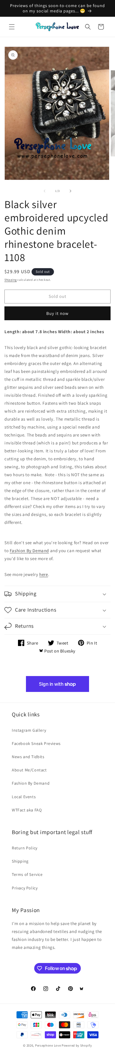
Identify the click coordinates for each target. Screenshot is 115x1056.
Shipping (10, 280)
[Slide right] (70, 191)
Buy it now (57, 313)
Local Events (24, 796)
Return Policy (24, 848)
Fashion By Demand (29, 550)
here (43, 574)
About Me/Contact (29, 770)
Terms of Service (27, 874)
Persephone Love (48, 1045)
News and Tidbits (28, 756)
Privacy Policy (24, 888)
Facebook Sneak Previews (36, 743)
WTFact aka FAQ (27, 810)
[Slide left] (44, 191)
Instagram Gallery (29, 730)
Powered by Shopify (77, 1045)
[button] (11, 26)
